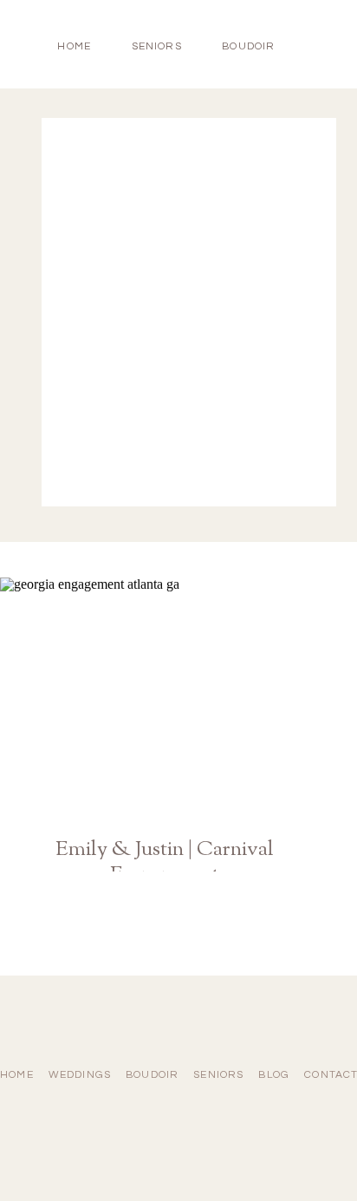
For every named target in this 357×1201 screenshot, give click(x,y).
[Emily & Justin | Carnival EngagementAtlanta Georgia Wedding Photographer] (164, 699)
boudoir (248, 46)
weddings (80, 1074)
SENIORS (157, 46)
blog (273, 1074)
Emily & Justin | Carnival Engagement (164, 873)
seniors (218, 1074)
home (74, 46)
